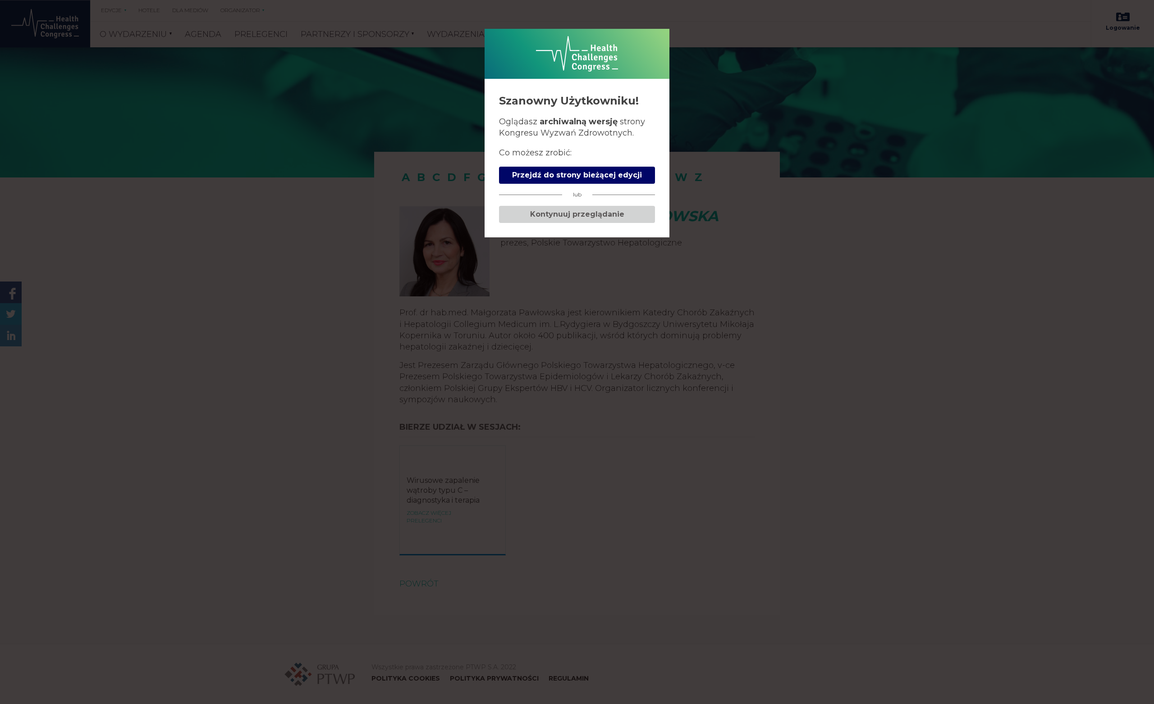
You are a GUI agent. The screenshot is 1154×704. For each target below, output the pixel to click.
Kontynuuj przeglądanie (577, 214)
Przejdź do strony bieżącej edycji (577, 175)
